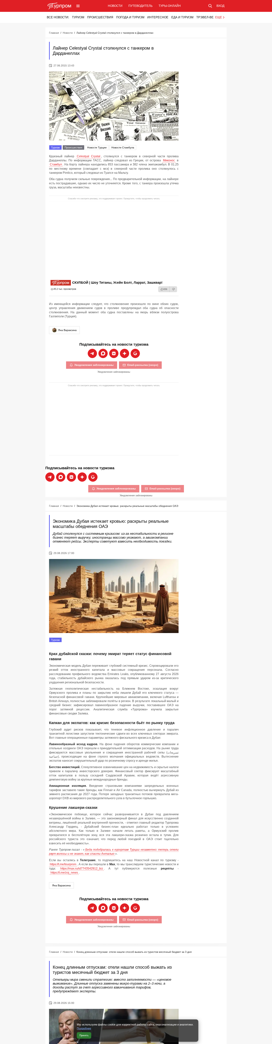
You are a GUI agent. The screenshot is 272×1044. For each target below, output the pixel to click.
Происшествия (100, 17)
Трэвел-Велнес (209, 17)
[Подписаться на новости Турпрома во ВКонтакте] (113, 353)
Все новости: (58, 17)
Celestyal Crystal (88, 156)
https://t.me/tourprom (63, 864)
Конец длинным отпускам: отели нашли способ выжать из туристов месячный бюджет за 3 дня (134, 951)
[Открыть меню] (78, 6)
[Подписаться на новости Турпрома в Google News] (135, 353)
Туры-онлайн (170, 5)
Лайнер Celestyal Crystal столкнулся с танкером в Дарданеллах (114, 32)
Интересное (157, 17)
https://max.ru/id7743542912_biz (81, 868)
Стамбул (56, 164)
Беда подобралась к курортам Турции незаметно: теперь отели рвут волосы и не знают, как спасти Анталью (114, 851)
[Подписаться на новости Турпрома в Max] (103, 353)
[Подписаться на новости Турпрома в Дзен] (124, 353)
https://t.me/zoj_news (64, 872)
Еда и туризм (182, 17)
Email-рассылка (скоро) (142, 364)
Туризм (78, 17)
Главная (54, 32)
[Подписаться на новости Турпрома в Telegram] (92, 353)
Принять (84, 1035)
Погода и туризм (130, 17)
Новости (115, 5)
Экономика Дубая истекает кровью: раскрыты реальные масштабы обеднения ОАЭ (127, 505)
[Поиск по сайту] (210, 6)
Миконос (169, 160)
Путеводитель (140, 5)
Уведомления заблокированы (94, 364)
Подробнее (84, 1028)
